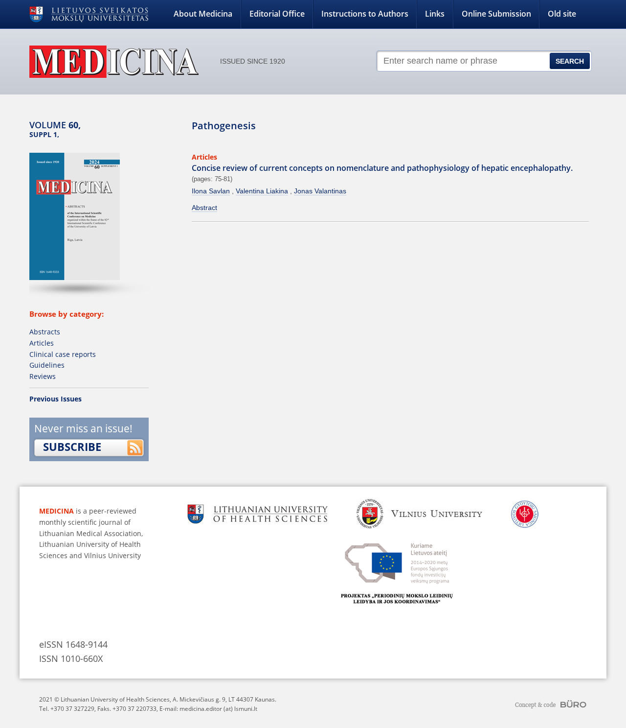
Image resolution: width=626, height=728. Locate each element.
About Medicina (203, 13)
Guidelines (47, 365)
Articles (41, 343)
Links (435, 13)
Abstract (204, 207)
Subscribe (72, 446)
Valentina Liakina (262, 191)
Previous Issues (55, 398)
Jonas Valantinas (320, 191)
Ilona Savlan (211, 191)
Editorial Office (277, 13)
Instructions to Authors (364, 13)
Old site (562, 13)
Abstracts (44, 331)
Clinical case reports (62, 354)
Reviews (42, 376)
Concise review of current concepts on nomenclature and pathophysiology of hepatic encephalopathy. (382, 168)
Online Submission (496, 13)
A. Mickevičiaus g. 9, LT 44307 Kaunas (224, 699)
